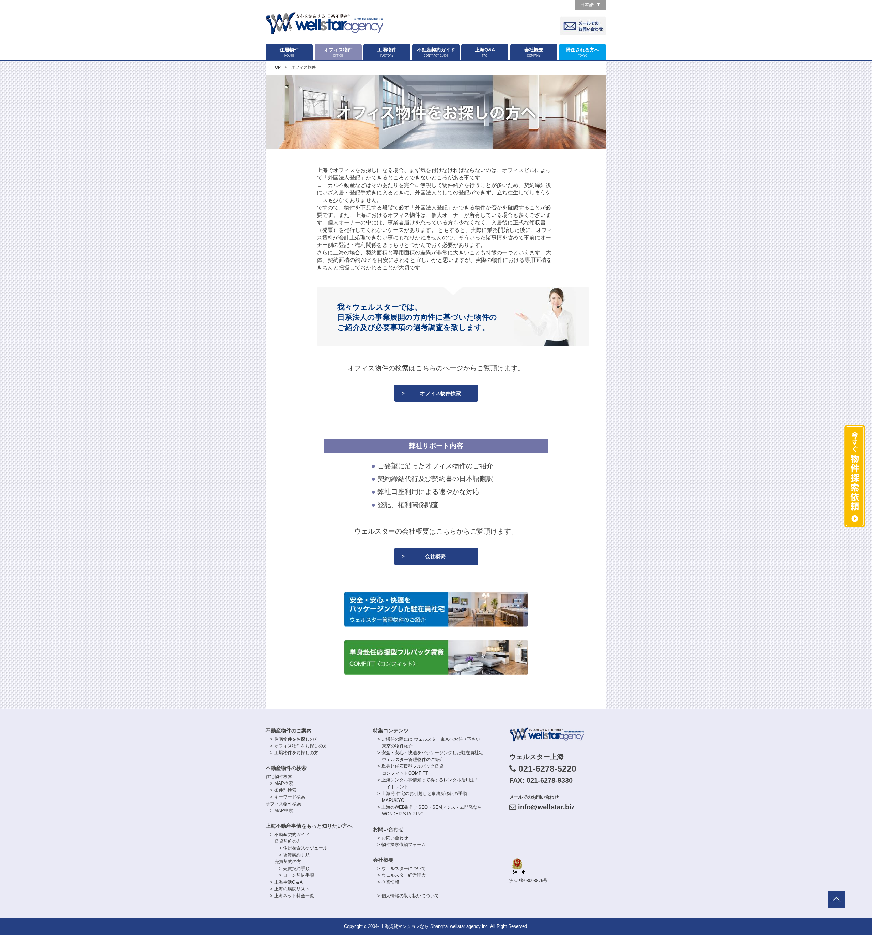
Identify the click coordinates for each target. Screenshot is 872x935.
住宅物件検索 (279, 776)
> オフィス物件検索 (431, 393)
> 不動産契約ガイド (290, 834)
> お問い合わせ (392, 837)
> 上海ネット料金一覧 (292, 895)
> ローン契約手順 (296, 875)
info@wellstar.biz (546, 807)
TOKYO (582, 52)
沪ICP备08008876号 (528, 880)
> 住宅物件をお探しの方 (294, 739)
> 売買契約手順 (294, 868)
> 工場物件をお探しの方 (294, 752)
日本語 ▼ (590, 4)
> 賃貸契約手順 (294, 854)
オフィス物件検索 (283, 803)
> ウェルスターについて (401, 868)
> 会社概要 (424, 556)
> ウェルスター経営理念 (401, 875)
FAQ (485, 52)
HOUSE (289, 52)
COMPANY (533, 52)
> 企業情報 (388, 882)
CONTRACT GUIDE (436, 52)
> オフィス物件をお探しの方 (298, 745)
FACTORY (386, 52)
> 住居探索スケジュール (303, 848)
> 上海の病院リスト (290, 888)
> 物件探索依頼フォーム (401, 844)
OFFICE (338, 52)
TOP (276, 67)
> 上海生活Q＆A (286, 882)
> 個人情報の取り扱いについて (408, 895)
